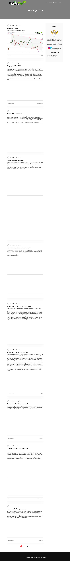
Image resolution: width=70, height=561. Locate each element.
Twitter (50, 2)
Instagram (55, 2)
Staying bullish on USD (14, 66)
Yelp (46, 2)
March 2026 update (12, 28)
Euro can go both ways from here (16, 509)
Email (60, 2)
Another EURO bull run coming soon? (18, 448)
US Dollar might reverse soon (15, 160)
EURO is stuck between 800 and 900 (17, 352)
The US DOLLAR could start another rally (19, 248)
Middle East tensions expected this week (19, 306)
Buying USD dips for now (14, 113)
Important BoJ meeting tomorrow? (17, 404)
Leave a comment (11, 55)
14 (27, 546)
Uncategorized (18, 25)
